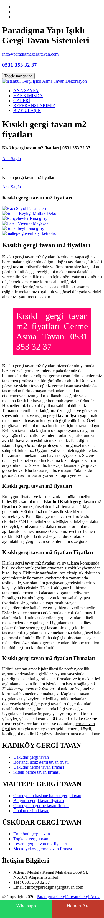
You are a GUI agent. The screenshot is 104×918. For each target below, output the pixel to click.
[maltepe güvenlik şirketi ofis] (29, 233)
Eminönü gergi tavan (31, 833)
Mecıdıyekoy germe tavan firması (42, 848)
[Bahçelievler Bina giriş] (24, 218)
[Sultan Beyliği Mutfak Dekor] (30, 213)
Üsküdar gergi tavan (31, 757)
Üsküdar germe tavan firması (38, 767)
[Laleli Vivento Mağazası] (25, 223)
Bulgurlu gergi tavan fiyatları (38, 800)
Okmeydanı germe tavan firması (41, 805)
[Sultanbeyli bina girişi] (23, 228)
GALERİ (21, 100)
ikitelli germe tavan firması (36, 772)
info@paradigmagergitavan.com (30, 54)
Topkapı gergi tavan (30, 838)
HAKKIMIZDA (28, 95)
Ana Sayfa (11, 158)
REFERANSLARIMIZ (34, 105)
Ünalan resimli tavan (31, 810)
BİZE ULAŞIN (27, 110)
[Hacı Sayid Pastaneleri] (24, 208)
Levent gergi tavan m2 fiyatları (40, 843)
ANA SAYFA (26, 90)
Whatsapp (26, 905)
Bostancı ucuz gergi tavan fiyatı (41, 762)
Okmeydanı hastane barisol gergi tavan (47, 795)
